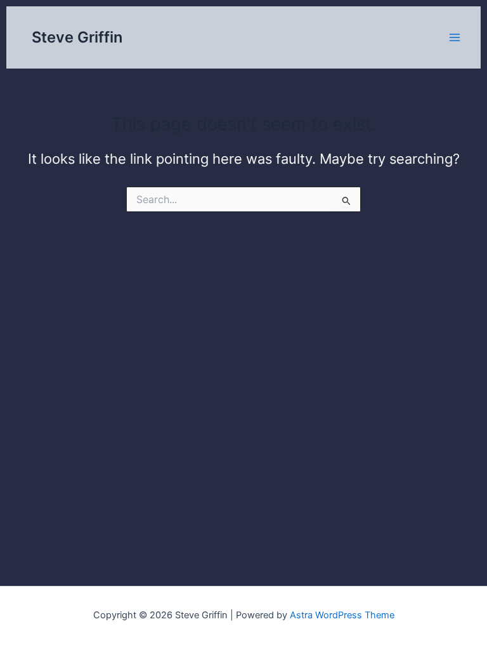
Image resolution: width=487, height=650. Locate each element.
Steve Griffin (77, 37)
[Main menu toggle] (454, 37)
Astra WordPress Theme (342, 615)
